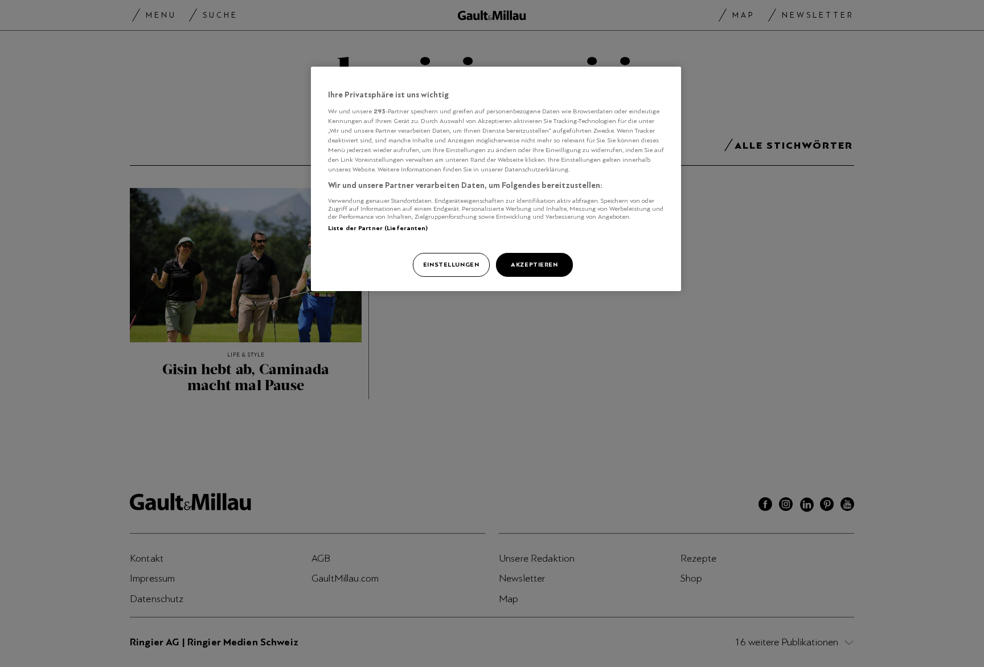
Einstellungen (451, 264)
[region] (496, 179)
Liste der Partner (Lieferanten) (378, 228)
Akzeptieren (534, 264)
